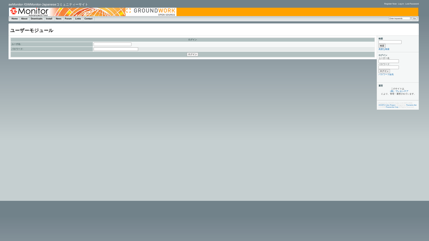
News (59, 18)
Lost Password (412, 4)
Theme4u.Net (411, 105)
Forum (68, 18)
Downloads (37, 18)
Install (49, 18)
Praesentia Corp (392, 107)
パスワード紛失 (386, 74)
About (24, 18)
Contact (88, 18)
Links (78, 18)
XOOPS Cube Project (387, 105)
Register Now (390, 4)
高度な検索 (384, 49)
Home (15, 18)
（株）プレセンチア (398, 91)
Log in (401, 4)
